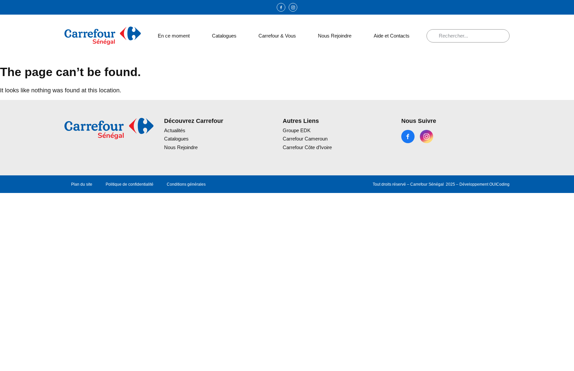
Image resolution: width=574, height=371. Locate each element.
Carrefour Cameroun (305, 138)
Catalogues (224, 36)
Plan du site (81, 184)
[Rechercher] (435, 36)
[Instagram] (293, 7)
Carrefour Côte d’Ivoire (307, 147)
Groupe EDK (297, 130)
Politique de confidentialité (129, 184)
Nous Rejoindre (334, 36)
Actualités (174, 130)
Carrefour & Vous (277, 36)
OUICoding (499, 184)
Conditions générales (186, 184)
